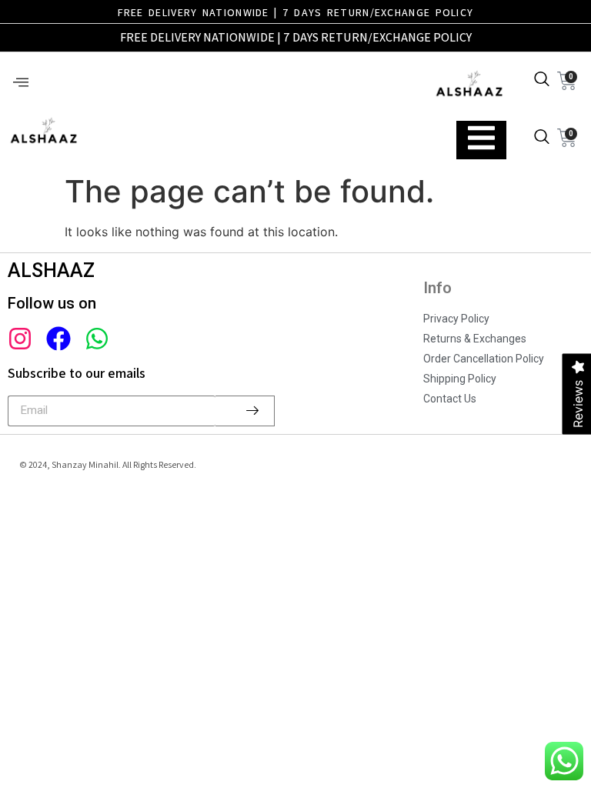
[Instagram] (20, 338)
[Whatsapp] (97, 338)
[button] (21, 83)
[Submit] (245, 411)
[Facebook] (58, 338)
